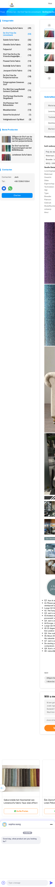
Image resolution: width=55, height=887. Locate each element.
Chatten (17, 195)
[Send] (51, 883)
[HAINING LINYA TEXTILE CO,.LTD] (11, 4)
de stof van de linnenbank (17, 34)
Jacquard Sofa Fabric (17, 71)
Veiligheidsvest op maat (17, 119)
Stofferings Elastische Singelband (17, 97)
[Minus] (51, 824)
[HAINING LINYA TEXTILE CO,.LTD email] (4, 188)
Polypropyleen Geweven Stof (17, 83)
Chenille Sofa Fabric (17, 45)
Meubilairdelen (17, 110)
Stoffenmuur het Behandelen (17, 104)
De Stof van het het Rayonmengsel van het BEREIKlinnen (22, 148)
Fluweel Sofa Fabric (17, 61)
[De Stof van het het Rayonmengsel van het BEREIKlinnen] (6, 148)
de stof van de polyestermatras (17, 76)
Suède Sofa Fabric (17, 40)
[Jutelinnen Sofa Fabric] (6, 157)
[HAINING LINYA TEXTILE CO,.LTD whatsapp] (10, 188)
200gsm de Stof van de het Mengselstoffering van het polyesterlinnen (22, 139)
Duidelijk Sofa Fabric (17, 66)
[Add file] (3, 883)
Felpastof (17, 49)
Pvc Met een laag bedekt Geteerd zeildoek (17, 90)
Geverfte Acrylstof (17, 115)
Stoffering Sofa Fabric (17, 28)
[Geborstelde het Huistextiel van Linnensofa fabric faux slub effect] (21, 778)
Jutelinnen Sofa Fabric (22, 155)
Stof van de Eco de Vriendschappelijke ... (17, 55)
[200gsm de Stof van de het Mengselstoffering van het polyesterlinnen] (6, 139)
